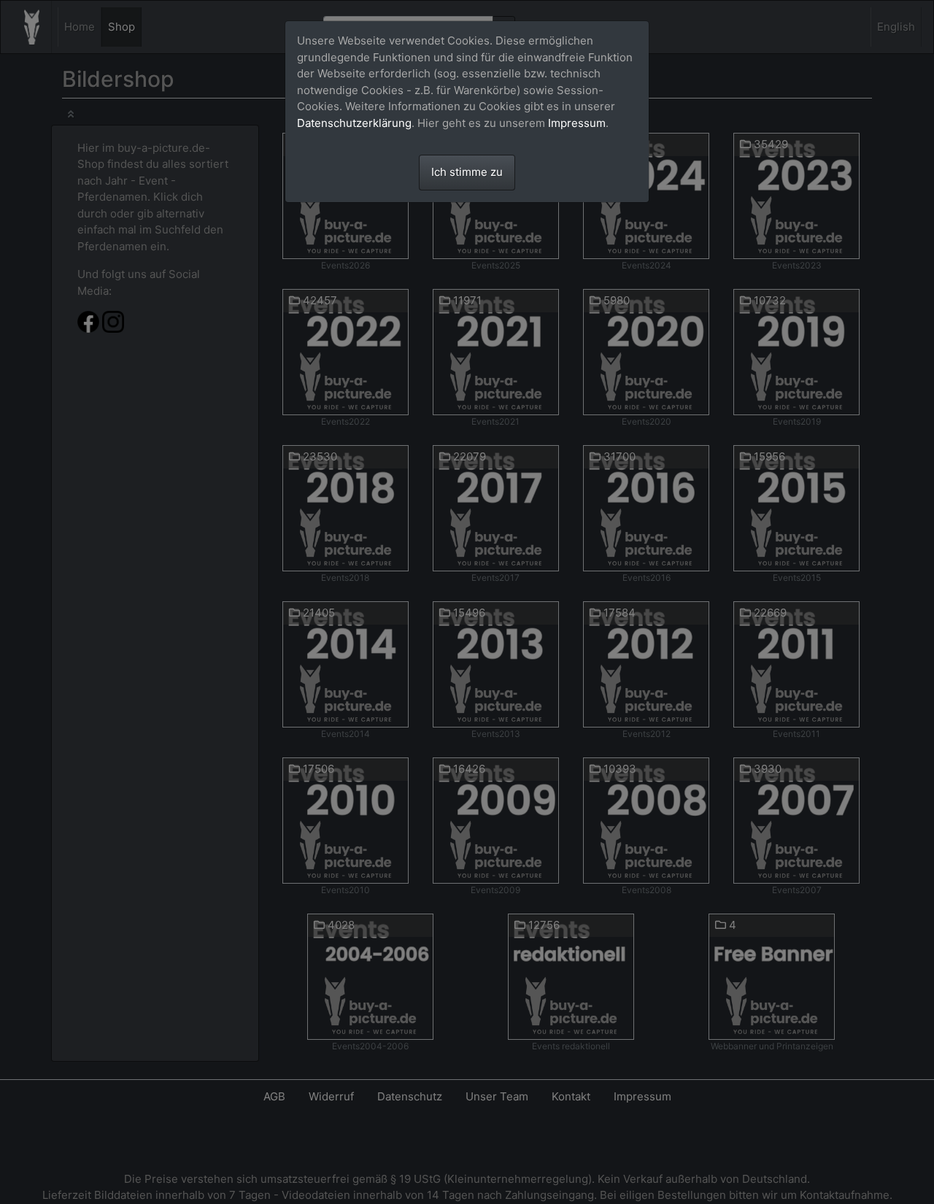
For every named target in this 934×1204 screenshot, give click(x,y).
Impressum (577, 123)
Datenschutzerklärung (354, 123)
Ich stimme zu (467, 172)
